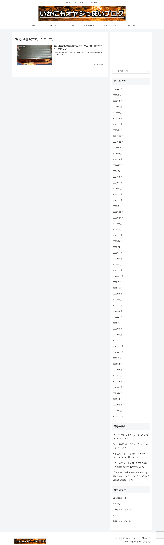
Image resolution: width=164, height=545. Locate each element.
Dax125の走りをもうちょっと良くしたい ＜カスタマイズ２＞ (130, 436)
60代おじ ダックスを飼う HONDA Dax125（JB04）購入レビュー (129, 455)
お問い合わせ (145, 538)
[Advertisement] (131, 49)
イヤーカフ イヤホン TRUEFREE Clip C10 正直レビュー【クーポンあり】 (130, 465)
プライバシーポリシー (130, 538)
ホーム (118, 538)
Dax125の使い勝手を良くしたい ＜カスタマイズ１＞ (130, 446)
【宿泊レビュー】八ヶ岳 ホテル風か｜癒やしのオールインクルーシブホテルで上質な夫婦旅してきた (131, 476)
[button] (147, 71)
